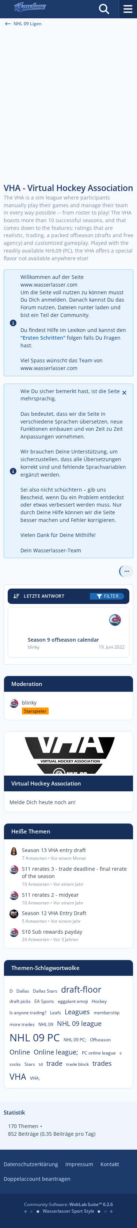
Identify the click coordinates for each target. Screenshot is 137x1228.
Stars (29, 1064)
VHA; (35, 1078)
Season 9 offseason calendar (63, 639)
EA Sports (44, 1001)
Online (19, 1052)
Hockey (99, 1001)
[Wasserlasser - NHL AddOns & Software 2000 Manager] (30, 9)
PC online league (99, 1053)
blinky (29, 702)
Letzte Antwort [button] (44, 596)
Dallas (22, 991)
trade (54, 1063)
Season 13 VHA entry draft (54, 850)
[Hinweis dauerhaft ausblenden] (125, 392)
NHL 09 (45, 1024)
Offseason (100, 1040)
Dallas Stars (45, 991)
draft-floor (81, 989)
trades (102, 1063)
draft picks (20, 1001)
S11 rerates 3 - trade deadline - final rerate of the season (74, 872)
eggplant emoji (73, 1001)
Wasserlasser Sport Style (68, 1211)
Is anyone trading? (27, 1012)
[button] (126, 571)
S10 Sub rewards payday (52, 931)
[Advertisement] (68, 105)
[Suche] (104, 9)
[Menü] (128, 9)
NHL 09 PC (34, 1037)
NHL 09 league (79, 1023)
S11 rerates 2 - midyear (50, 894)
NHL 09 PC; (75, 1040)
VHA (17, 1076)
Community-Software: (68, 1204)
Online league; (56, 1052)
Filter (111, 596)
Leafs (55, 1012)
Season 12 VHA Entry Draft (54, 913)
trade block (77, 1064)
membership (106, 1012)
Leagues (77, 1011)
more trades (22, 1024)
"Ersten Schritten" (42, 337)
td (41, 1064)
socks (15, 1064)
